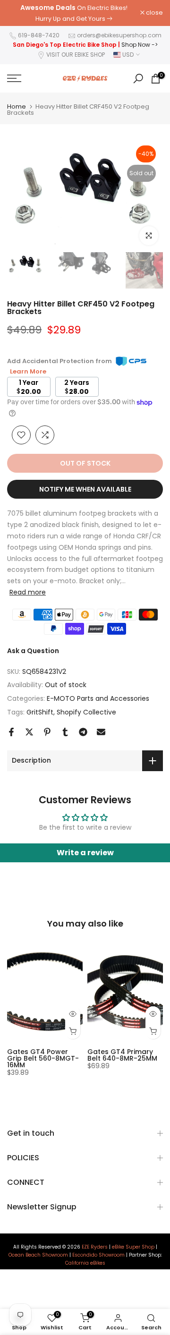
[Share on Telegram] (83, 732)
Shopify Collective (86, 712)
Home (16, 106)
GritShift (39, 712)
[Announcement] (74, 13)
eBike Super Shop (133, 1247)
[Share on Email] (101, 732)
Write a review (85, 852)
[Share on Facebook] (11, 732)
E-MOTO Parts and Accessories (98, 698)
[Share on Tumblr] (65, 732)
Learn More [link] (28, 371)
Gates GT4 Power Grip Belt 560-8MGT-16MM (43, 1058)
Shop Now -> (139, 45)
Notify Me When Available (85, 489)
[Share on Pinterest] (47, 732)
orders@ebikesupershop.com (119, 35)
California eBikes (85, 1263)
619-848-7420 (39, 35)
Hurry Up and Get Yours (70, 19)
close (153, 13)
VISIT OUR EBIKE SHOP (75, 55)
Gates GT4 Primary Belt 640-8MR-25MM (122, 1055)
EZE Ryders (95, 1247)
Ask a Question (33, 650)
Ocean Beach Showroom (38, 1255)
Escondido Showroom (98, 1255)
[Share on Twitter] (29, 732)
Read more (27, 592)
